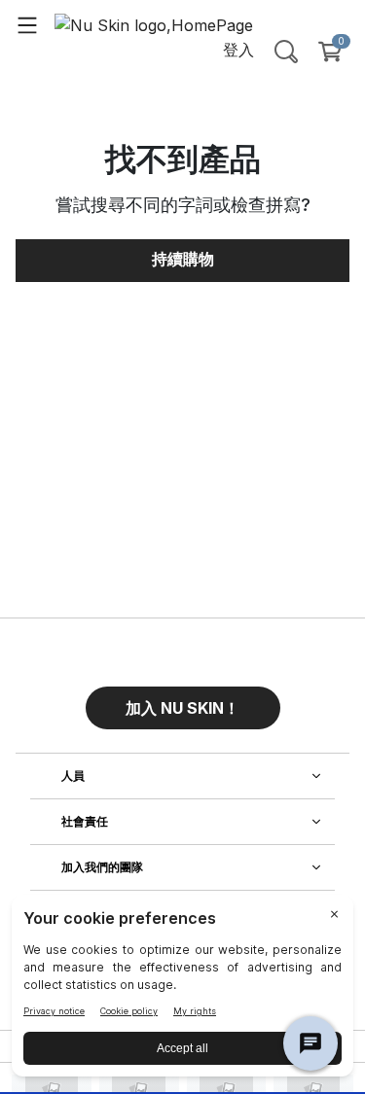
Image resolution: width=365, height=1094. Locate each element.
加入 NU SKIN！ (182, 708)
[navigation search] (286, 51)
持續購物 (183, 258)
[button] (183, 700)
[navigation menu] (27, 24)
